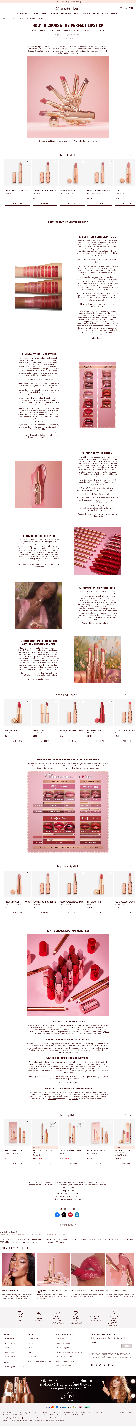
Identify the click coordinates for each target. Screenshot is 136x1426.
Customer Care (33, 1339)
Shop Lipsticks (68, 1191)
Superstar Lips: (84, 506)
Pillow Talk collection (71, 1077)
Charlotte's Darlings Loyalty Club (39, 1361)
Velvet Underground (101, 279)
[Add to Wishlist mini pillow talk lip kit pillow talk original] (28, 1121)
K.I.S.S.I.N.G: (83, 488)
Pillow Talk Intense (97, 288)
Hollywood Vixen (94, 328)
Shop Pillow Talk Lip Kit (68, 1082)
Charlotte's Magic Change (65, 1361)
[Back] (125, 155)
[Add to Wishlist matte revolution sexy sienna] (110, 873)
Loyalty (109, 8)
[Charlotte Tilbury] (68, 8)
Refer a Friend (61, 1339)
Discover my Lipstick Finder (38, 679)
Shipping (31, 1343)
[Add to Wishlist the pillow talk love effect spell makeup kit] (55, 1121)
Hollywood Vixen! (42, 437)
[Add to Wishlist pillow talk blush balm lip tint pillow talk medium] (110, 162)
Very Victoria (73, 1099)
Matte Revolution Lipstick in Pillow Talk (44, 1068)
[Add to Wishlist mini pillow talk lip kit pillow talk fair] (110, 1121)
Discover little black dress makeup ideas (97, 623)
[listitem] (24, 14)
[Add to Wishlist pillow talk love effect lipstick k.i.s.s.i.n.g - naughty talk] (28, 873)
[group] (16, 183)
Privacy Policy (9, 1352)
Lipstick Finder (24, 650)
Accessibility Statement (64, 1365)
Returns (30, 1348)
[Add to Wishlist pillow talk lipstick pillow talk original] (83, 162)
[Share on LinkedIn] (77, 1214)
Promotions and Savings (64, 1356)
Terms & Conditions (29, 1418)
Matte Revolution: (85, 480)
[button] (125, 8)
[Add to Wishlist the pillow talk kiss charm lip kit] (83, 1121)
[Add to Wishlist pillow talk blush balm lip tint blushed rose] (55, 162)
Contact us (85, 1414)
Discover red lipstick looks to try (68, 1196)
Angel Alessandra (97, 321)
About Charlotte (9, 1343)
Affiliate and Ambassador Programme (69, 1352)
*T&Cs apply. (94, 1353)
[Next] (130, 155)
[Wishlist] (120, 8)
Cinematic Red (90, 281)
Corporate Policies (42, 1418)
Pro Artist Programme (63, 1348)
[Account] (115, 8)
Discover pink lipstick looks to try (68, 1199)
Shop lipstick (97, 338)
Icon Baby (110, 319)
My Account (32, 1356)
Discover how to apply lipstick (67, 1193)
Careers (7, 1348)
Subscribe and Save (63, 1343)
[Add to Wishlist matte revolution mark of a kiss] (110, 701)
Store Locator (9, 1339)
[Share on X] (63, 1214)
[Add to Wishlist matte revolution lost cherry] (28, 701)
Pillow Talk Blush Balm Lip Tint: (97, 494)
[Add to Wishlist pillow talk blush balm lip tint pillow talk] (28, 162)
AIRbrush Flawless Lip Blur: (87, 498)
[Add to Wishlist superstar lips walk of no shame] (55, 701)
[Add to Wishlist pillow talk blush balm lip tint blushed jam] (83, 701)
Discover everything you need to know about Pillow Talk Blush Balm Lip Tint (68, 141)
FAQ (29, 1352)
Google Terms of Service (53, 1420)
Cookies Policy (9, 1356)
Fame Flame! (42, 429)
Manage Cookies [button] (55, 1418)
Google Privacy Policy (36, 1420)
